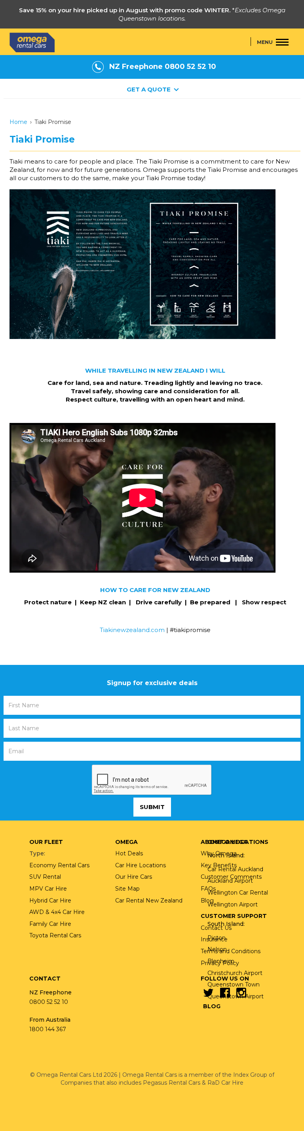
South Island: (226, 923)
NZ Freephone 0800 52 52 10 (162, 66)
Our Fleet (46, 841)
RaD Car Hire (225, 1082)
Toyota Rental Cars (55, 935)
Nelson (217, 949)
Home (18, 122)
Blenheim (220, 961)
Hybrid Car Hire (50, 900)
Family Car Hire (50, 923)
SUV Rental (45, 876)
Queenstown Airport (235, 996)
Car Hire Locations (140, 865)
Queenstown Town (233, 984)
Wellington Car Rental (237, 892)
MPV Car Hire (48, 888)
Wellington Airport (232, 904)
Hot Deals (129, 853)
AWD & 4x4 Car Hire (57, 912)
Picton (216, 937)
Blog (211, 1006)
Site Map (127, 888)
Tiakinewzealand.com (132, 630)
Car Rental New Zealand (148, 900)
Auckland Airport (230, 880)
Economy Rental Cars (59, 865)
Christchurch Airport (234, 973)
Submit (152, 807)
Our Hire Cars (133, 876)
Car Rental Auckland (235, 869)
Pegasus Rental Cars (171, 1082)
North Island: (226, 855)
